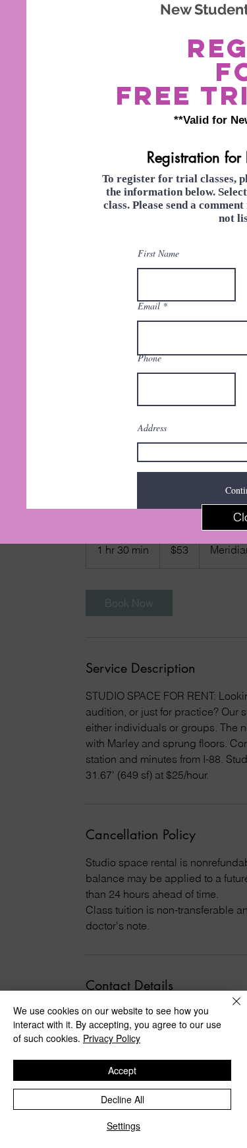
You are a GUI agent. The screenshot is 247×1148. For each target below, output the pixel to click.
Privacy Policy (111, 1038)
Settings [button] (123, 1125)
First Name (158, 253)
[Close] (228, 1009)
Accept (122, 1070)
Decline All (122, 1099)
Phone (149, 358)
